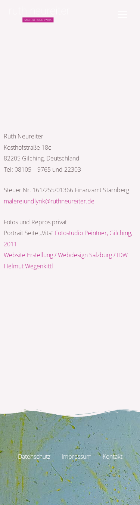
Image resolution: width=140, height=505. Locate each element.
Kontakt (112, 456)
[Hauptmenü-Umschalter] (122, 14)
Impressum (76, 456)
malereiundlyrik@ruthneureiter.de (49, 201)
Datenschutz (34, 456)
